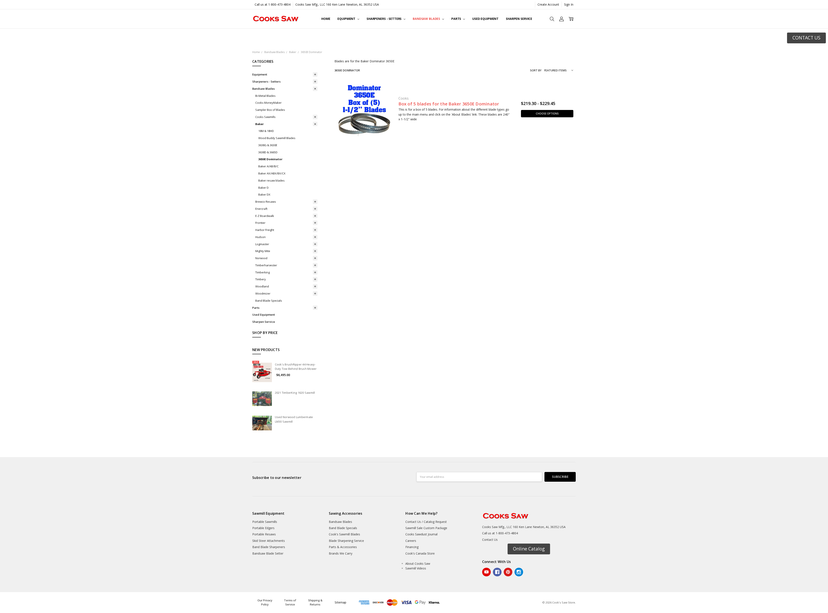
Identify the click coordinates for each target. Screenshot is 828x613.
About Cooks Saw (417, 563)
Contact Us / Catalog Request (426, 522)
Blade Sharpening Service (346, 541)
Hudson (260, 237)
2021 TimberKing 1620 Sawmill (295, 393)
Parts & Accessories (343, 547)
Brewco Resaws (265, 202)
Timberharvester (266, 265)
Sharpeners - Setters (384, 19)
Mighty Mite (262, 251)
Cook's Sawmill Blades (344, 534)
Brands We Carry (340, 553)
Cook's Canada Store (420, 553)
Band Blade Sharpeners (268, 547)
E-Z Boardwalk (264, 216)
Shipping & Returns (315, 602)
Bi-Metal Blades (265, 96)
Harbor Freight (264, 230)
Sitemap (340, 602)
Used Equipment (485, 19)
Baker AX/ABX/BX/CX (271, 173)
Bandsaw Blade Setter (267, 553)
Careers (410, 541)
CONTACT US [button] (806, 38)
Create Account (548, 4)
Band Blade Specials (268, 301)
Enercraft (261, 209)
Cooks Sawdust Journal (421, 534)
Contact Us (490, 540)
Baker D (263, 188)
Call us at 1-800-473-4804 (272, 4)
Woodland (262, 286)
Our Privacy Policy (264, 602)
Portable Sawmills (264, 522)
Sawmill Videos (415, 568)
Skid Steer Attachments (268, 541)
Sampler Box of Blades (270, 110)
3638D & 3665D (268, 152)
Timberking (262, 272)
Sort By (535, 70)
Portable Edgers (263, 528)
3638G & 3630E (267, 145)
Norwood (261, 258)
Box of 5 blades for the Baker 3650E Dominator (448, 104)
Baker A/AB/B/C (268, 166)
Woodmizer (262, 293)
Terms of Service (290, 602)
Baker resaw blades (271, 180)
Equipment (346, 19)
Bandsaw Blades (427, 19)
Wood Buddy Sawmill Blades (276, 138)
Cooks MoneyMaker (268, 103)
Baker (259, 124)
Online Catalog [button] (529, 549)
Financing (412, 547)
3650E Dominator (270, 159)
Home (325, 19)
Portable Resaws (264, 534)
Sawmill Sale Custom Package (426, 528)
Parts (456, 19)
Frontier (260, 223)
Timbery (260, 279)
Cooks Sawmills (265, 117)
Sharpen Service (519, 19)
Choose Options (547, 113)
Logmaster (262, 244)
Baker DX (264, 194)
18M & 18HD (266, 131)
